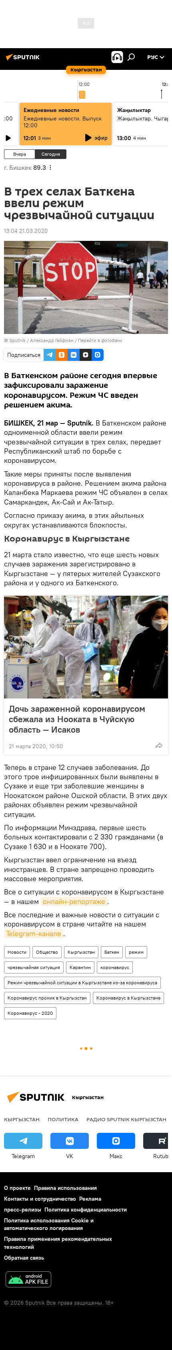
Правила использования (65, 1187)
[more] (159, 745)
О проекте (17, 1187)
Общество (47, 952)
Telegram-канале (33, 933)
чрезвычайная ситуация (34, 967)
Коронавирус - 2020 (30, 1013)
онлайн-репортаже (74, 901)
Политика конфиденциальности (85, 1209)
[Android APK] (28, 1280)
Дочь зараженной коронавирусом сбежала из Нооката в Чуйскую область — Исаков (77, 719)
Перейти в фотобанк (100, 340)
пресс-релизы (22, 1209)
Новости (17, 952)
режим (136, 952)
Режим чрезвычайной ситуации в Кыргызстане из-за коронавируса (82, 982)
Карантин (80, 967)
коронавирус (114, 967)
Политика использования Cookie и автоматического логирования (49, 1224)
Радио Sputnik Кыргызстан (126, 1119)
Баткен (111, 952)
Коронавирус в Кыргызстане (128, 998)
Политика (63, 1119)
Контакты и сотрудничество (40, 1198)
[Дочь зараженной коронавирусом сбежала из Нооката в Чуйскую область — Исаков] (86, 647)
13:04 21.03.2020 (26, 230)
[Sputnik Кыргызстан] (24, 60)
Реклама (90, 1198)
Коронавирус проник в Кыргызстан (47, 998)
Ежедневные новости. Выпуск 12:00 (63, 122)
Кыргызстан (81, 952)
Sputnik (17, 340)
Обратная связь (24, 1257)
